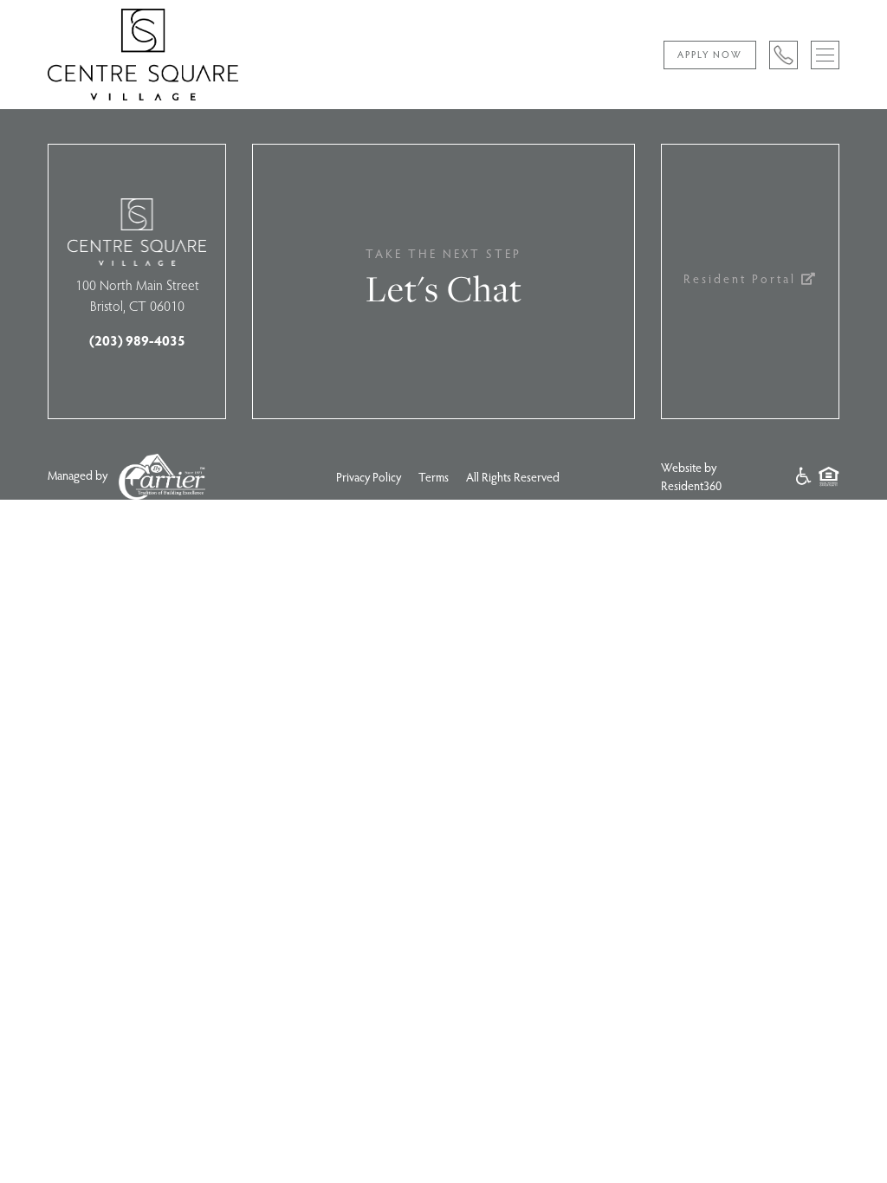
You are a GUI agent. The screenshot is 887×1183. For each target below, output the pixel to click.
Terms (433, 477)
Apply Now (709, 54)
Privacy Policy (368, 477)
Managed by (79, 474)
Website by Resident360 (691, 476)
